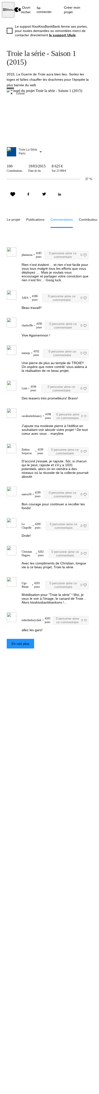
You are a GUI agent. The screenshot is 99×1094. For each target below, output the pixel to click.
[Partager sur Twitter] (44, 194)
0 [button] (65, 255)
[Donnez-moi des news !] (13, 194)
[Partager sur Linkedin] (60, 194)
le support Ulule (62, 35)
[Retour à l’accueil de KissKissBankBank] (17, 9)
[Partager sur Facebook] (28, 194)
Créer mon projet (72, 10)
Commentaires (61, 219)
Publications (35, 219)
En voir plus (20, 644)
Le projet (13, 219)
